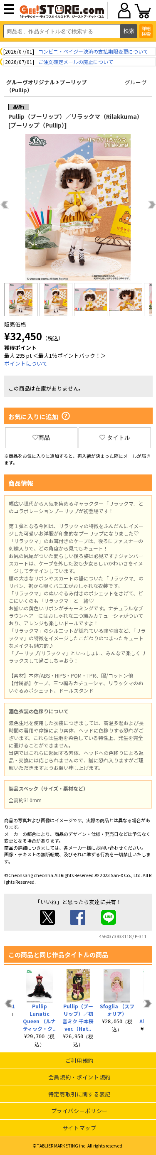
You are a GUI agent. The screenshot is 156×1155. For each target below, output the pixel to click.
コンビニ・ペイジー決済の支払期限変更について (93, 51)
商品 (44, 437)
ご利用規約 (79, 1060)
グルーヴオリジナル (30, 82)
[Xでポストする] (47, 922)
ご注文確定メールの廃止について (75, 61)
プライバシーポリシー (79, 1111)
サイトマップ (79, 1128)
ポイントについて (25, 363)
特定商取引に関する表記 (79, 1094)
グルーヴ (135, 82)
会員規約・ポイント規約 (79, 1077)
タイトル (118, 437)
